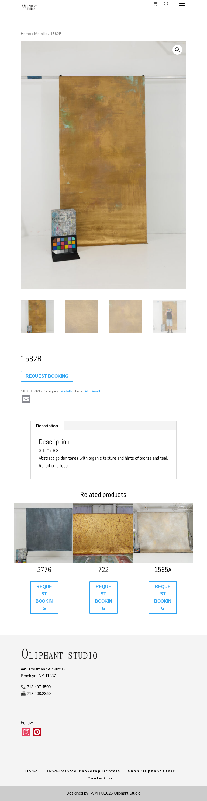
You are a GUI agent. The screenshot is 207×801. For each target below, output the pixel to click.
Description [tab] (47, 425)
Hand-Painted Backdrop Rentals (83, 771)
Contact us (100, 778)
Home (26, 34)
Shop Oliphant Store (151, 771)
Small (95, 391)
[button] (177, 50)
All (86, 391)
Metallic (40, 34)
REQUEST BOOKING (47, 376)
